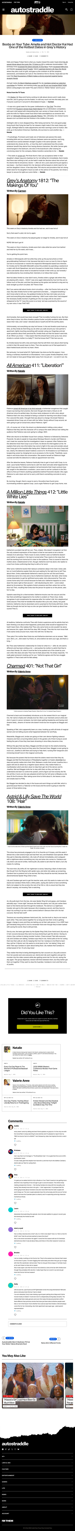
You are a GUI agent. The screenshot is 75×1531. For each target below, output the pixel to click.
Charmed (16, 666)
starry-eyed (18, 1228)
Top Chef (50, 107)
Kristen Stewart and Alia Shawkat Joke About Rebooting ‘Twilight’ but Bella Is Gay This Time (45, 1103)
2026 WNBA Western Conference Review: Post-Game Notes (45, 1068)
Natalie (28, 52)
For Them (17, 2)
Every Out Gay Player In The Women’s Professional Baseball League (16, 1068)
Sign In (64, 2)
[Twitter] (12, 1449)
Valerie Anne (35, 52)
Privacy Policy (41, 1528)
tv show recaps (37, 40)
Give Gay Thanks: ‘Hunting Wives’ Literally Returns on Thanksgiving (16, 1102)
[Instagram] (3, 1449)
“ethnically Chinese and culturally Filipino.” (28, 116)
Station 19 (14, 97)
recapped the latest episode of (33, 67)
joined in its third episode (27, 409)
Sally (5, 1406)
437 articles (26, 1058)
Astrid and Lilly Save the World (35, 984)
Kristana (17, 1150)
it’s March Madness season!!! (27, 83)
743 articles (29, 1092)
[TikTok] (9, 1449)
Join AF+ (45, 310)
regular (38, 986)
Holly (16, 1284)
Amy (15, 1175)
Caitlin (16, 1126)
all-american (20, 984)
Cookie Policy (34, 1528)
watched (52, 69)
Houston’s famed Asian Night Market (29, 109)
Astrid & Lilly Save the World (34, 796)
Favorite (35, 56)
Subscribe (70, 2)
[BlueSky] (18, 1449)
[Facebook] (6, 1449)
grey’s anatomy (70, 984)
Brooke (17, 1253)
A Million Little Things (7, 984)
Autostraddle (7, 2)
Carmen (22, 190)
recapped (60, 67)
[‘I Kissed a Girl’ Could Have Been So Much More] (33, 1385)
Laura (16, 1209)
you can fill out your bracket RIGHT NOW (52, 85)
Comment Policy (48, 1528)
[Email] (15, 1449)
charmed (62, 984)
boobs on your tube (52, 984)
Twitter (30, 1055)
